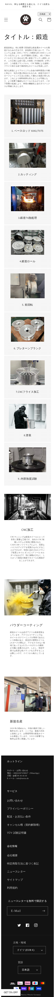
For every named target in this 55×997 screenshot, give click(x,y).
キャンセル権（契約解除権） (24, 824)
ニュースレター (16, 871)
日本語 (26, 969)
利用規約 (12, 887)
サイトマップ (15, 879)
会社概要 (12, 855)
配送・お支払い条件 (19, 816)
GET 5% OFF (11, 992)
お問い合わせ (15, 800)
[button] (6, 20)
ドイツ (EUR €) (25, 950)
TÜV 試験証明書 (16, 832)
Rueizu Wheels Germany (31, 995)
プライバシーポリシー (20, 808)
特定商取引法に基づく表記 (23, 863)
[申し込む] (43, 910)
